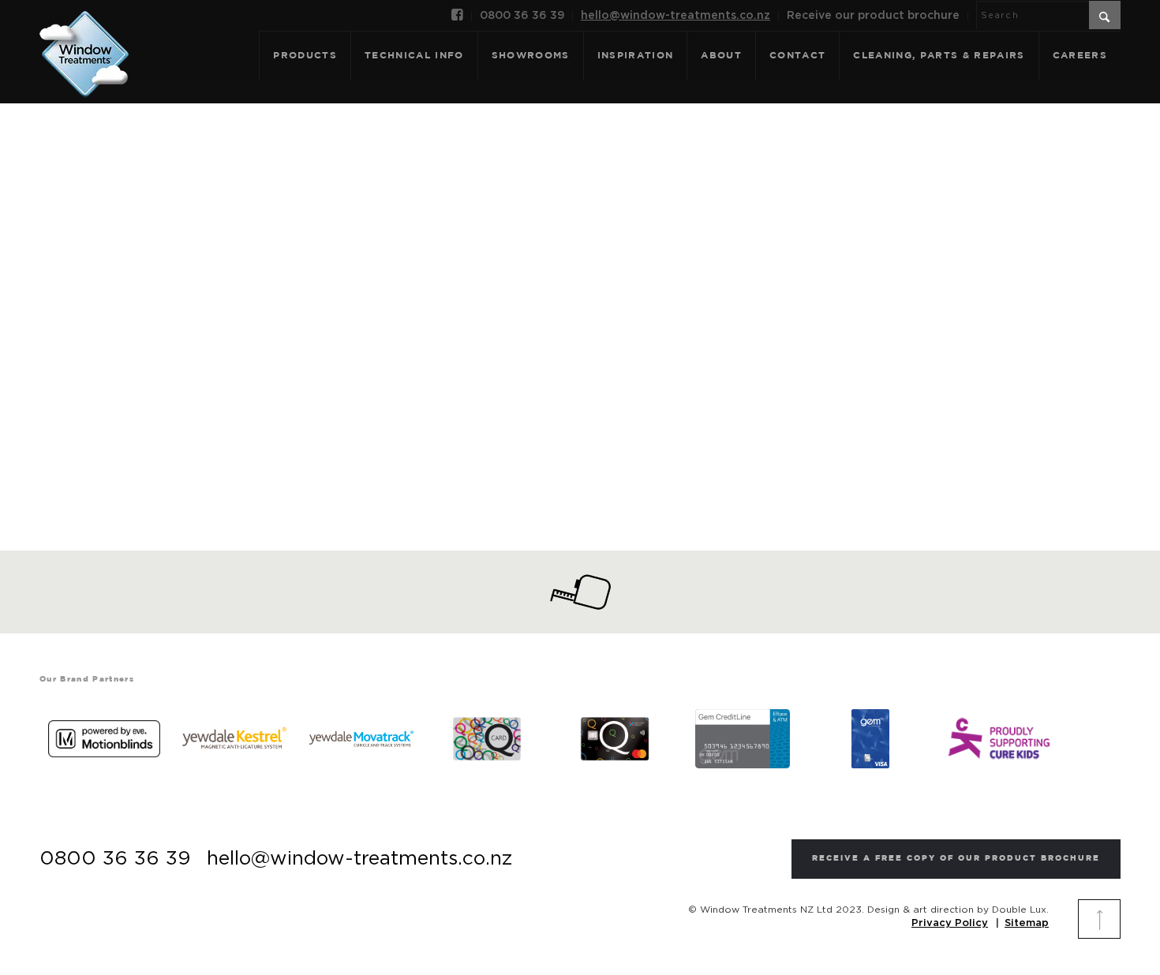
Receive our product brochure (873, 15)
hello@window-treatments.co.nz (675, 15)
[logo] (84, 37)
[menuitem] (457, 16)
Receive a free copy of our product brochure (956, 858)
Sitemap (1027, 923)
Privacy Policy (949, 923)
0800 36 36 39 (522, 15)
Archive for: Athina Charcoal (579, 277)
